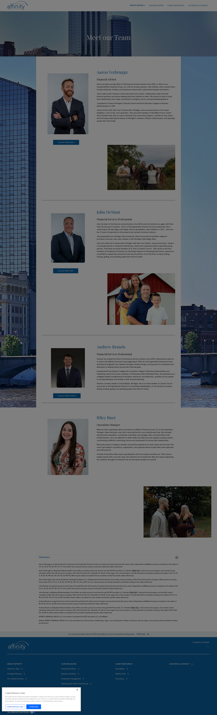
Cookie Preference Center (15, 707)
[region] (41, 699)
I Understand (33, 707)
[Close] (77, 689)
